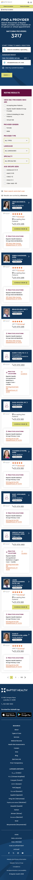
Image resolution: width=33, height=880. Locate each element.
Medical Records (16, 741)
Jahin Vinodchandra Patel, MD (18, 581)
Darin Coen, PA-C (19, 353)
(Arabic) (16, 773)
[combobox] (18, 49)
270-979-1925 (19, 419)
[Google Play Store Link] (24, 714)
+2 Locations (24, 373)
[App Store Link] (8, 714)
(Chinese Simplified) (16, 776)
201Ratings (21, 648)
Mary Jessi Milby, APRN (19, 495)
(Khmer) (16, 813)
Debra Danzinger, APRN (19, 256)
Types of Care (16, 733)
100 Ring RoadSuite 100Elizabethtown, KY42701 (12, 389)
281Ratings (21, 465)
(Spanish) (16, 795)
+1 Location (24, 552)
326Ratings (21, 324)
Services (16, 737)
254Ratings (21, 595)
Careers (16, 748)
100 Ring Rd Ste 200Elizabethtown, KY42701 (14, 439)
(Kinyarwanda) (16, 824)
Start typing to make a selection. (16, 45)
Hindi (16, 821)
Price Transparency (16, 763)
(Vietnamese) (17, 799)
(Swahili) (17, 806)
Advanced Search (9, 55)
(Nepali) (16, 788)
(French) (16, 780)
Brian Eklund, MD (19, 309)
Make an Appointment (16, 845)
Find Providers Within (11, 58)
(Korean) (16, 784)
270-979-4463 (19, 365)
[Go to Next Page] (25, 677)
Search (6, 75)
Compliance (16, 867)
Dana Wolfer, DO (19, 402)
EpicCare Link (16, 759)
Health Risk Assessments (16, 744)
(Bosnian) (16, 817)
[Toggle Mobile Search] (28, 2)
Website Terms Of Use (16, 863)
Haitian (16, 810)
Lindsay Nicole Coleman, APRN (18, 533)
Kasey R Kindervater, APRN (19, 634)
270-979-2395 (19, 224)
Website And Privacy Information (16, 859)
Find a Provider (24, 6)
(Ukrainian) (16, 802)
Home (16, 834)
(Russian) (16, 791)
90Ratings (21, 216)
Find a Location (8, 6)
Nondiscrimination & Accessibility (16, 870)
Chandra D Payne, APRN (19, 451)
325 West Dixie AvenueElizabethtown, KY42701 (14, 244)
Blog (16, 755)
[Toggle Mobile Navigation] (31, 2)
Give (16, 752)
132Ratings (21, 270)
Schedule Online (19, 229)
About (17, 730)
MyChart (17, 849)
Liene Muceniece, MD (19, 202)
